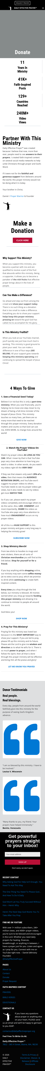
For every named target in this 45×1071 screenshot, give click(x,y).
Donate (6, 977)
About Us (7, 969)
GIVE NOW (21, 439)
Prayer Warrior (17, 196)
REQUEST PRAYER (22, 3)
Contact (6, 973)
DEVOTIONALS (9, 1002)
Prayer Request (9, 981)
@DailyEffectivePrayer (13, 959)
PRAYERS (7, 992)
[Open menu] (43, 8)
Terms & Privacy (29, 1054)
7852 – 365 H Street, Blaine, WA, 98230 (20, 1044)
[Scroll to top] (43, 1065)
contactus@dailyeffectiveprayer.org (19, 1031)
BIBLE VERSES (9, 997)
